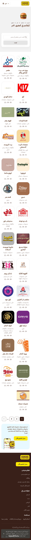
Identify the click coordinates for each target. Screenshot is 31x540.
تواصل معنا (4, 519)
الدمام (28, 494)
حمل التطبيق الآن (20, 438)
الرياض (28, 502)
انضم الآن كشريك (25, 485)
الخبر (17, 22)
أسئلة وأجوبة (26, 519)
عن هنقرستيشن (25, 474)
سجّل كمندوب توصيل (24, 482)
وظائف (28, 478)
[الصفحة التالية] (4, 419)
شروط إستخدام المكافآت (15, 519)
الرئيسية (28, 22)
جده (28, 498)
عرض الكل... (26, 510)
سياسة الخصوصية (14, 536)
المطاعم (22, 22)
